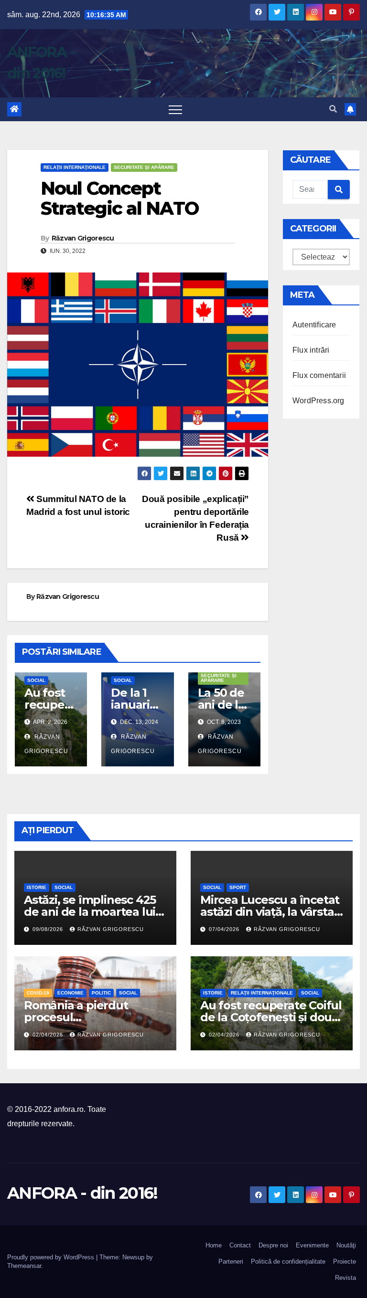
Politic (101, 992)
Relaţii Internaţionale (74, 167)
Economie (70, 992)
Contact (240, 1245)
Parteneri (230, 1261)
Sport (237, 887)
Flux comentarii (319, 375)
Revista (345, 1277)
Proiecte (344, 1261)
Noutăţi (346, 1245)
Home (213, 1245)
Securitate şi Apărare (144, 167)
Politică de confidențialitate (288, 1261)
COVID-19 (38, 992)
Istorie (36, 887)
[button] (333, 109)
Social (36, 680)
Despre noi (273, 1245)
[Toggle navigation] (175, 109)
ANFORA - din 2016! (82, 1193)
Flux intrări (310, 350)
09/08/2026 (48, 929)
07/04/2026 (225, 929)
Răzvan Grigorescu (83, 238)
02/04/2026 (48, 1034)
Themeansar (24, 1265)
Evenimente (312, 1245)
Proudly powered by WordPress (51, 1257)
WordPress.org (318, 401)
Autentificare (314, 325)
